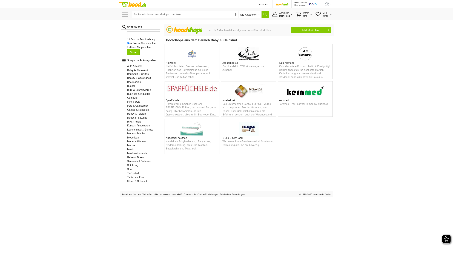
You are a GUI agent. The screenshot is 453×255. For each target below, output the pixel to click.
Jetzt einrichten (310, 30)
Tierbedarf (133, 173)
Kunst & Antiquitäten (138, 125)
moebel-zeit (229, 100)
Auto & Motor (134, 66)
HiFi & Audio (134, 121)
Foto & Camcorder (137, 105)
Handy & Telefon (136, 113)
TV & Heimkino (135, 177)
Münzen (131, 145)
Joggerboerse (230, 62)
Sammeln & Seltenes (139, 161)
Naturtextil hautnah (176, 138)
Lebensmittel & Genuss (140, 129)
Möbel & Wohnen (137, 141)
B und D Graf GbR (232, 138)
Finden (133, 52)
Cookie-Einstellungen (207, 194)
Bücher (131, 85)
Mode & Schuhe (136, 133)
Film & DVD (133, 101)
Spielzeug (132, 165)
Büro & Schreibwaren (139, 90)
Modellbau (133, 137)
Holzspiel (171, 62)
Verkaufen (263, 4)
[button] (328, 3)
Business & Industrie (138, 93)
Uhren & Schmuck (137, 181)
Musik (130, 149)
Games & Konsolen (138, 109)
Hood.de (133, 4)
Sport (130, 169)
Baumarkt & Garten (138, 74)
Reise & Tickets (136, 157)
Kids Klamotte (286, 62)
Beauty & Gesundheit (139, 78)
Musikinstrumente (137, 153)
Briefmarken (134, 82)
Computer (132, 97)
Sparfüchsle (172, 100)
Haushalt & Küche (137, 117)
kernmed (284, 100)
